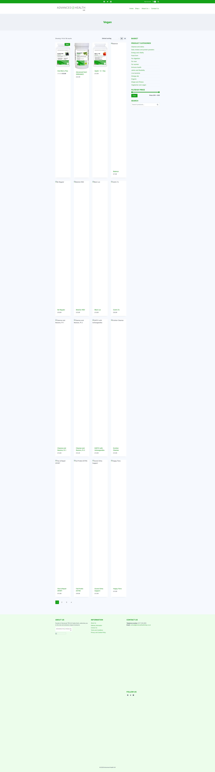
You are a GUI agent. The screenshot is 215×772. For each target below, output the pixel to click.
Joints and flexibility (138, 70)
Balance (116, 171)
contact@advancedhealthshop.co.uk (140, 625)
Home (131, 8)
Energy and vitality (137, 52)
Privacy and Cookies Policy (98, 632)
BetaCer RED (80, 310)
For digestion (135, 58)
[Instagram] (110, 1)
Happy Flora (117, 589)
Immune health (136, 67)
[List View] (125, 38)
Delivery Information (96, 625)
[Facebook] (104, 1)
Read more (116, 596)
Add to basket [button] (62, 76)
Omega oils (135, 76)
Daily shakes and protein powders (142, 50)
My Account (147, 1)
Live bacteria (135, 73)
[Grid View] (121, 38)
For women (135, 64)
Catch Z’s (116, 310)
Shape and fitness (137, 82)
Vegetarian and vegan (138, 85)
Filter (134, 95)
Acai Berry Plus (62, 71)
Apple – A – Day (100, 71)
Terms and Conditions (97, 630)
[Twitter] (107, 1)
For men (134, 61)
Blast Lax (98, 310)
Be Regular (61, 310)
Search (158, 104)
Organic (133, 79)
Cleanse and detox (137, 47)
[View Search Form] (158, 1)
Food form (134, 55)
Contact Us (155, 8)
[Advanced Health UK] (71, 9)
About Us (93, 623)
